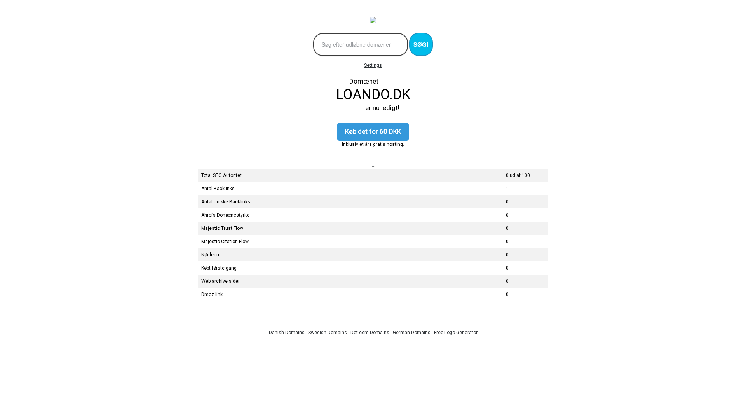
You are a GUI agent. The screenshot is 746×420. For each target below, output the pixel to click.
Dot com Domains (369, 332)
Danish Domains (287, 332)
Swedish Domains (327, 332)
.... (373, 165)
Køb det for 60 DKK (373, 131)
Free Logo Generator (456, 332)
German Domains (412, 332)
